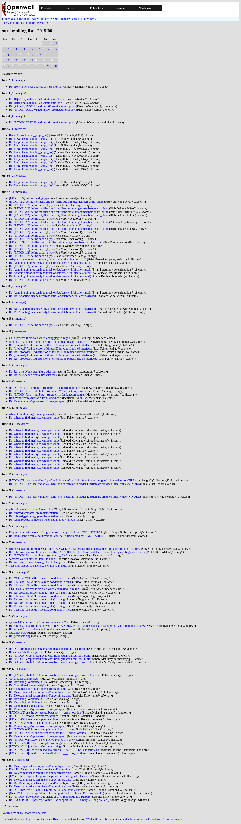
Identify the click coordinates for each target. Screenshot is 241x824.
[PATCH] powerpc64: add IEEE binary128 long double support (47, 789)
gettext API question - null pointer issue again (36, 622)
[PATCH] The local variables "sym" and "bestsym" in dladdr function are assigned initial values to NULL (72, 480)
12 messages (20, 423)
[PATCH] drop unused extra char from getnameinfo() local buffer (47, 648)
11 (23, 49)
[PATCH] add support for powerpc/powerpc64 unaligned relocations (50, 776)
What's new (145, 8)
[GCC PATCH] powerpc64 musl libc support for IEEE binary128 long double (55, 793)
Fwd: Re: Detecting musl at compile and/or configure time (43, 769)
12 (15, 60)
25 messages (19, 191)
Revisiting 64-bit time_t (23, 652)
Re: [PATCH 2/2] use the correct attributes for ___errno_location (47, 732)
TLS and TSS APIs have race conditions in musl (38, 565)
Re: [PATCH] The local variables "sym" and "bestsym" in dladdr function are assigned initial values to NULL (74, 483)
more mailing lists (35, 812)
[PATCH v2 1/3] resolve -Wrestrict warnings (35, 746)
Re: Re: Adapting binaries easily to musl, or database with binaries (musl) (52, 295)
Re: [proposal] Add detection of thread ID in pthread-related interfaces (50, 345)
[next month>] (27, 22)
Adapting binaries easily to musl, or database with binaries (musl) (47, 259)
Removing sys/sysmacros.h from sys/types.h (35, 397)
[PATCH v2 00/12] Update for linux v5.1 (33, 722)
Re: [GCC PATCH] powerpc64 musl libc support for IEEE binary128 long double (58, 800)
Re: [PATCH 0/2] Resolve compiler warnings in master (42, 729)
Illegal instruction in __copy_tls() (28, 135)
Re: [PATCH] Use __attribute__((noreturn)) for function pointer (47, 391)
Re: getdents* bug (20, 636)
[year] (40, 22)
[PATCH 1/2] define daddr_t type (29, 198)
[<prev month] (10, 22)
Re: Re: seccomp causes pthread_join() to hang (37, 592)
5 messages (20, 381)
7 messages (19, 331)
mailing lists (28, 819)
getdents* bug (17, 632)
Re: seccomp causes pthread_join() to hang (34, 562)
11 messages (19, 128)
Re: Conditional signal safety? (27, 685)
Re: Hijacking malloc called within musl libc (35, 99)
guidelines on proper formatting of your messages (152, 819)
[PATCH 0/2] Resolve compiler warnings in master (39, 719)
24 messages (20, 668)
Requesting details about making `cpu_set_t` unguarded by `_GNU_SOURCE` (56, 532)
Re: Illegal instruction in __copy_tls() (31, 138)
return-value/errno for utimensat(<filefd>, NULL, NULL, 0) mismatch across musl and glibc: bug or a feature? (74, 548)
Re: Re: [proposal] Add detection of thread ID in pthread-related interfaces (53, 351)
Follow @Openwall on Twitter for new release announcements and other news (49, 18)
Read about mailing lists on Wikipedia (75, 819)
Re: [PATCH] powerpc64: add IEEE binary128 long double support (49, 796)
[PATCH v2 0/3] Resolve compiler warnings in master (41, 743)
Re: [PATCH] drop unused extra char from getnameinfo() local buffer (50, 655)
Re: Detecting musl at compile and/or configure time (40, 692)
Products (46, 8)
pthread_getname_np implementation (31, 509)
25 (39, 49)
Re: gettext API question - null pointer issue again (38, 629)
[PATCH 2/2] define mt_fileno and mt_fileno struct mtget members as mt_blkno (56, 201)
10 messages (20, 572)
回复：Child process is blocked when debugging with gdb (44, 588)
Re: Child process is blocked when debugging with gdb (42, 519)
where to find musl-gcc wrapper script (31, 414)
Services (70, 8)
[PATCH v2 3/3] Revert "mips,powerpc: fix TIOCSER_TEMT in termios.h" (54, 749)
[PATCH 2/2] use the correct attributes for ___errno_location (45, 712)
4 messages (18, 93)
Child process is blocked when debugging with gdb (39, 338)
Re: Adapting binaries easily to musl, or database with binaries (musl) (50, 262)
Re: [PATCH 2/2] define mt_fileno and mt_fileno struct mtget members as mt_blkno (58, 208)
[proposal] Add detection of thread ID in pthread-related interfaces (48, 341)
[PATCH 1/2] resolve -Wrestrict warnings (33, 715)
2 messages (18, 175)
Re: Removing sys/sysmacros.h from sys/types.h (37, 401)
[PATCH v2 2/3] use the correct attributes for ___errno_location (47, 753)
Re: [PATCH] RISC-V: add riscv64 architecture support (42, 106)
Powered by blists (12, 812)
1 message (18, 80)
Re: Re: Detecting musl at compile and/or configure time (42, 783)
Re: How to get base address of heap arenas (35, 86)
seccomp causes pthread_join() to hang (32, 558)
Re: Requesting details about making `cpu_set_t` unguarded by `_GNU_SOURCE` (58, 535)
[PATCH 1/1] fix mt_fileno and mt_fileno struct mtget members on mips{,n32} (56, 242)
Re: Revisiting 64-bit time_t (25, 682)
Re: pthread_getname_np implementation (33, 512)
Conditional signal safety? (24, 678)
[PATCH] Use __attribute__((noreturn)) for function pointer (44, 387)
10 (23, 66)
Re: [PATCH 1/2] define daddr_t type (31, 205)
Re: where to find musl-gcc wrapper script (34, 417)
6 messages (20, 542)
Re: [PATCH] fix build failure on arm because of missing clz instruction (51, 662)
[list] (47, 22)
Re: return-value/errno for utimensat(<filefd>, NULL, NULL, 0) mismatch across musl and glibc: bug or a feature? (77, 552)
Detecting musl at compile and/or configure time (37, 688)
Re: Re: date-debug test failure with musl (33, 371)
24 (47, 66)
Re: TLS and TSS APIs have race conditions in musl (40, 578)
